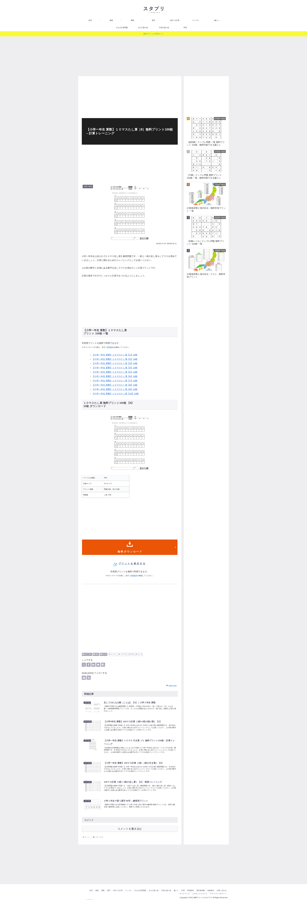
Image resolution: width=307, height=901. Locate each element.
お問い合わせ (222, 890)
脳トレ (176, 890)
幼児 (91, 890)
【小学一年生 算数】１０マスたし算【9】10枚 (114, 389)
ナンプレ (128, 890)
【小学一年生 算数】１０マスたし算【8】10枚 (114, 385)
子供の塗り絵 (166, 890)
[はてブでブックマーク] (93, 665)
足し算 (104, 654)
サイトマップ (185, 894)
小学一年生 (88, 654)
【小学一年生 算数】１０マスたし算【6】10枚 (114, 376)
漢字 (108, 890)
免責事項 (210, 890)
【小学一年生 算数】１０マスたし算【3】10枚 (114, 363)
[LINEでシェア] (98, 665)
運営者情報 (200, 890)
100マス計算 (118, 890)
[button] (103, 665)
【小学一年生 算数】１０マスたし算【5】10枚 (114, 372)
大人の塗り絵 (154, 890)
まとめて (114, 654)
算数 (97, 654)
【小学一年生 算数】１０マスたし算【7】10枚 (114, 381)
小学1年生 (124, 654)
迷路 (97, 890)
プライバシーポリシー (218, 894)
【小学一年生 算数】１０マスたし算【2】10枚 (114, 359)
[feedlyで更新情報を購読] (84, 678)
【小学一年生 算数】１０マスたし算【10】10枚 (115, 393)
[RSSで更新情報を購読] (89, 678)
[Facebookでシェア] (89, 665)
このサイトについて (199, 894)
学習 (183, 890)
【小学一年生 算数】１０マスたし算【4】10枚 (114, 368)
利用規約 (110, 347)
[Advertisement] (153, 55)
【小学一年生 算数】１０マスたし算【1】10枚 (114, 355)
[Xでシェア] (84, 665)
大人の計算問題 (140, 890)
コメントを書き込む (130, 828)
